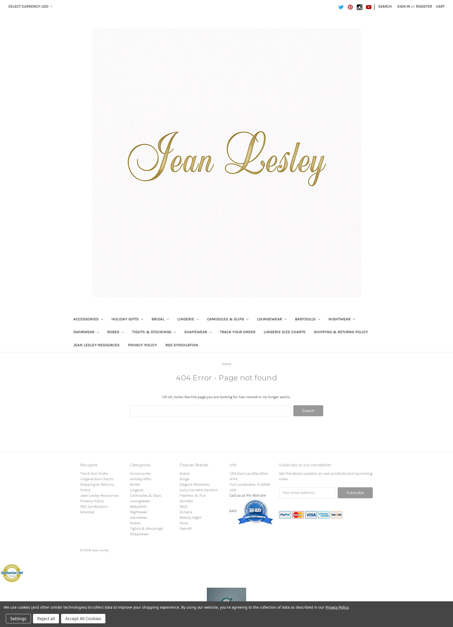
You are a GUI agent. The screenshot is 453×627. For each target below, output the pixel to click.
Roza (184, 523)
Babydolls (306, 319)
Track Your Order (237, 331)
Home (226, 364)
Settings (18, 618)
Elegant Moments (195, 484)
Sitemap (87, 512)
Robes (113, 331)
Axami (185, 473)
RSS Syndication (181, 345)
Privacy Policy (142, 345)
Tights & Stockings (152, 331)
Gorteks (186, 501)
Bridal (158, 319)
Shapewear (196, 331)
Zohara (186, 512)
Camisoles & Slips (226, 319)
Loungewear (270, 319)
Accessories (86, 319)
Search (385, 6)
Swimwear (84, 331)
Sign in (403, 6)
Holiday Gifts (125, 319)
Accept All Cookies (83, 618)
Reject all (46, 618)
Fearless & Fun (193, 495)
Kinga (184, 479)
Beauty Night (191, 517)
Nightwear (340, 319)
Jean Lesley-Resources (96, 345)
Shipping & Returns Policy (341, 331)
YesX (183, 506)
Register (424, 6)
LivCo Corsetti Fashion (199, 490)
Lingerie (186, 319)
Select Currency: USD (28, 6)
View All (186, 528)
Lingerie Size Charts (284, 331)
